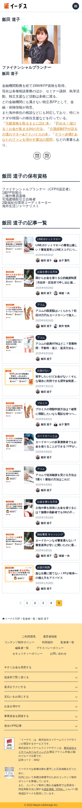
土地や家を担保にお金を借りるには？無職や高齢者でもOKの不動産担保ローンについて (56, 512)
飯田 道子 (43, 618)
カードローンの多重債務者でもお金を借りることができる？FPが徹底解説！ (56, 446)
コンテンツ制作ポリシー (19, 642)
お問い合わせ (58, 653)
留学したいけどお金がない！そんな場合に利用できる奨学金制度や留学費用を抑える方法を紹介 (56, 381)
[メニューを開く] (75, 6)
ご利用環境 (29, 636)
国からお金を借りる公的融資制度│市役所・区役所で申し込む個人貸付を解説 (56, 282)
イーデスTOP (12, 618)
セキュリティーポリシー (27, 653)
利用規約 (47, 642)
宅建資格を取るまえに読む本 (27, 123)
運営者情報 (50, 636)
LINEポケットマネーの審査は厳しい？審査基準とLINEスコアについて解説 (56, 250)
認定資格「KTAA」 (54, 789)
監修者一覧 (29, 618)
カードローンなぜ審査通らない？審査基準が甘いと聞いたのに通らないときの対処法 (56, 545)
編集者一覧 (22, 648)
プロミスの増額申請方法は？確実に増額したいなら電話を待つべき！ (56, 414)
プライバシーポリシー (50, 648)
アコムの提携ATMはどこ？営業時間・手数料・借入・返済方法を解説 (56, 348)
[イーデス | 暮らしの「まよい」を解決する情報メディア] (15, 7)
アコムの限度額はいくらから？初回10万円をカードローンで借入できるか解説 (56, 315)
